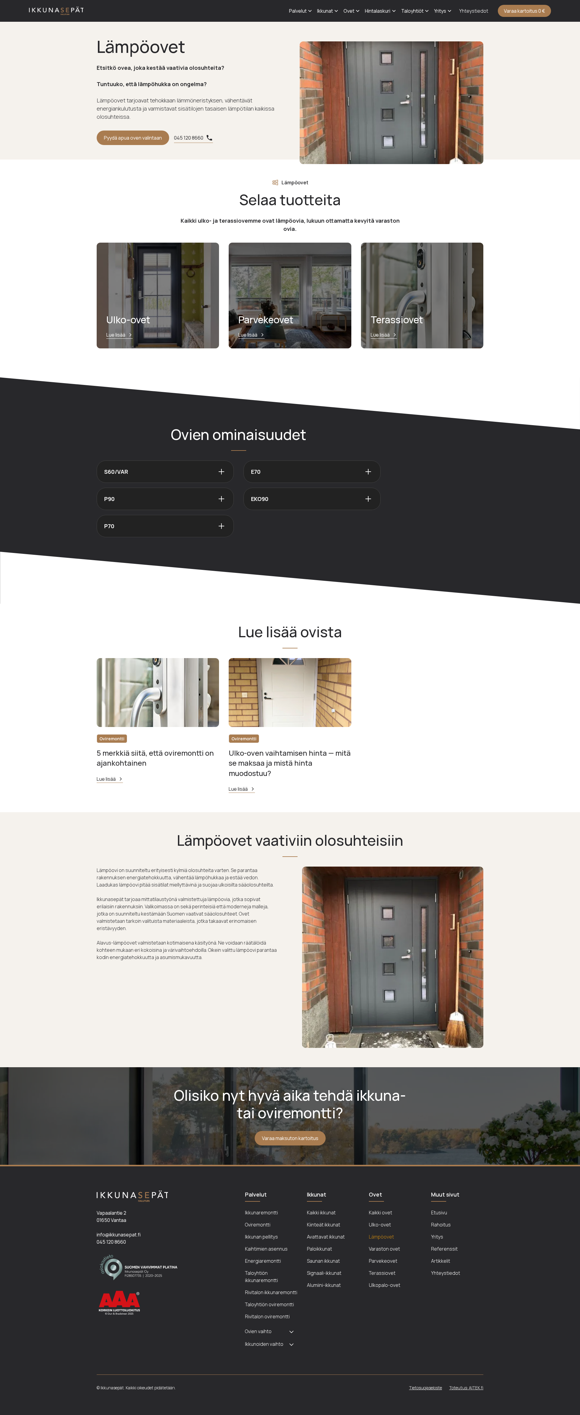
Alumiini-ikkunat (324, 1285)
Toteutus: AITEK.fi (466, 1388)
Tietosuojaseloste (425, 1388)
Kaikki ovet (380, 1212)
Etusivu (439, 1212)
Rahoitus (441, 1224)
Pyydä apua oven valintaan (133, 137)
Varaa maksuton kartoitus (290, 1138)
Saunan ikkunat (323, 1261)
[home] (56, 11)
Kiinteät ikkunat (323, 1224)
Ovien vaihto (258, 1331)
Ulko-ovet (380, 1224)
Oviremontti (257, 1224)
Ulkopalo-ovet (384, 1285)
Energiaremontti (263, 1261)
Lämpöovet (381, 1236)
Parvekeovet (383, 1261)
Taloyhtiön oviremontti (269, 1304)
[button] (301, 11)
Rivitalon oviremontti (267, 1316)
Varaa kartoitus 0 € (524, 11)
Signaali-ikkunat (324, 1273)
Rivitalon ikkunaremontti (271, 1292)
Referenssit (444, 1248)
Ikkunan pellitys (261, 1236)
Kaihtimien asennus (266, 1248)
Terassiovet (382, 1273)
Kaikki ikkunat (321, 1212)
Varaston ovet (384, 1248)
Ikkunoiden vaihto (264, 1344)
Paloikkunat (319, 1248)
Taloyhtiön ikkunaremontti (261, 1277)
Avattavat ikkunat (326, 1236)
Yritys (437, 1236)
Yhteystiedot (473, 11)
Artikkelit (440, 1261)
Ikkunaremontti (261, 1212)
